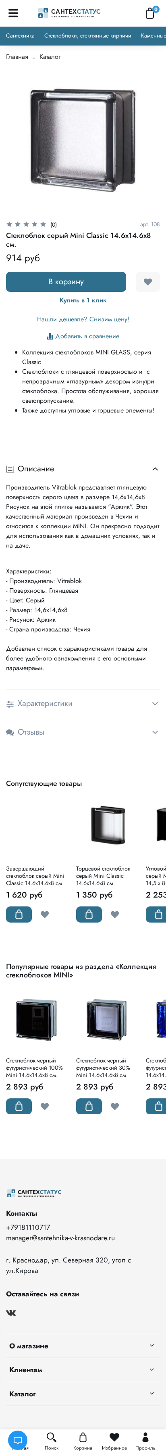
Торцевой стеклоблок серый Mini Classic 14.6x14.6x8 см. (103, 875)
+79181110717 (28, 1227)
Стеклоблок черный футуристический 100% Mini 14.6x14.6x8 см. (34, 1067)
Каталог (49, 56)
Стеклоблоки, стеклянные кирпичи (87, 35)
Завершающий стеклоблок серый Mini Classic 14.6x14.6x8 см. (35, 875)
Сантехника (20, 35)
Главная (17, 56)
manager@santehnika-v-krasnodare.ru (60, 1238)
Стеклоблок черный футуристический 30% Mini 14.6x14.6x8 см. (103, 1067)
